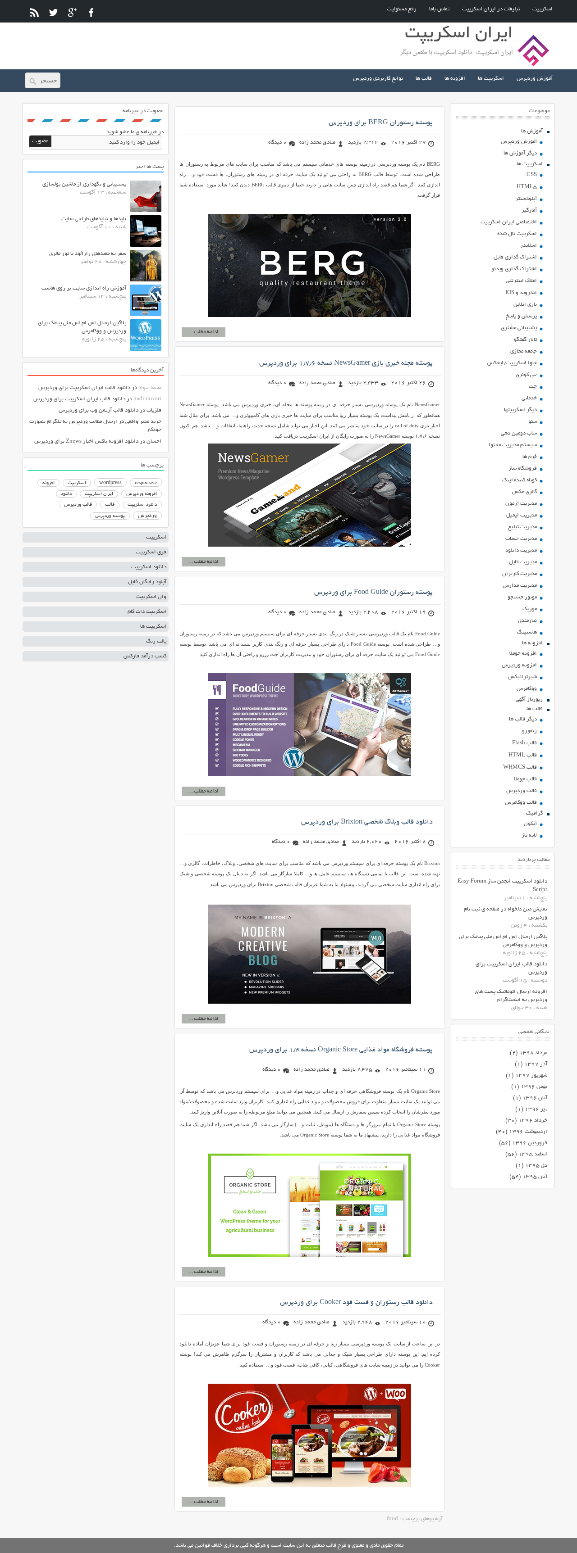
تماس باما (439, 9)
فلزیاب (154, 410)
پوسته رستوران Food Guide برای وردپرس (373, 592)
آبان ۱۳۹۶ (534, 1098)
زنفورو (529, 731)
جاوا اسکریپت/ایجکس (512, 363)
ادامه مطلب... (203, 332)
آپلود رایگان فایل (147, 582)
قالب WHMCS (520, 767)
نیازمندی (527, 621)
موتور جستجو (522, 597)
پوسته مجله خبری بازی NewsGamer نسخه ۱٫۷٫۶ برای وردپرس (346, 363)
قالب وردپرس (521, 791)
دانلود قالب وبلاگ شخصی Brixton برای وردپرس (367, 822)
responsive (146, 483)
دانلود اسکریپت (142, 504)
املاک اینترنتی (521, 281)
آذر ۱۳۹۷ (535, 1064)
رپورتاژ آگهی (529, 699)
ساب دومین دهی (519, 433)
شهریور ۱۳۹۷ (531, 1075)
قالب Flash (524, 743)
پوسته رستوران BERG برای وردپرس (381, 123)
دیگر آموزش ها (520, 153)
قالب (109, 504)
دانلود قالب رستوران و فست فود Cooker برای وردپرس (356, 1302)
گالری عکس (524, 492)
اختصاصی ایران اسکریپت (509, 222)
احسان (154, 441)
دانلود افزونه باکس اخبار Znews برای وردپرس (86, 441)
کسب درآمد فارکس (145, 656)
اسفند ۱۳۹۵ (532, 1154)
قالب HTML (522, 755)
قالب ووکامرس (521, 803)
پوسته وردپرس (110, 516)
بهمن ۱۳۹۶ (534, 1087)
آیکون (530, 824)
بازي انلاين (525, 305)
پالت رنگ (156, 641)
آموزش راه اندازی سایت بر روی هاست (83, 288)
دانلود (66, 494)
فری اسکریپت (151, 552)
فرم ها (529, 457)
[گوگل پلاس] (72, 12)
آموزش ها (532, 131)
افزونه (48, 483)
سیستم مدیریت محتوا (513, 445)
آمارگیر (529, 210)
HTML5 (527, 187)
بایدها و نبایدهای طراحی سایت (93, 219)
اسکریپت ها (491, 78)
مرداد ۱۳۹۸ (533, 1053)
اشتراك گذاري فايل (515, 257)
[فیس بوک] (91, 12)
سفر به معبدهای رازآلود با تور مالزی (87, 254)
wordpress (110, 483)
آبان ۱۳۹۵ (534, 1177)
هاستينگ (527, 632)
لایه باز (529, 835)
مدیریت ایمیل (521, 515)
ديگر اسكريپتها (520, 410)
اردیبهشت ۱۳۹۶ (528, 1132)
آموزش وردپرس (535, 78)
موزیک (529, 609)
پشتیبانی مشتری (519, 328)
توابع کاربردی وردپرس (378, 78)
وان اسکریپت (151, 597)
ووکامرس (527, 689)
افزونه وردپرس (519, 665)
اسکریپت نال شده (517, 234)
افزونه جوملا (523, 654)
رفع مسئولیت (402, 9)
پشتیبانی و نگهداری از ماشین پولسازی (84, 184)
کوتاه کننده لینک (519, 480)
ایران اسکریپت (99, 494)
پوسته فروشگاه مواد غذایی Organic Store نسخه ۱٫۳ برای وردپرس (341, 1050)
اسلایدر (528, 246)
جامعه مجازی (523, 351)
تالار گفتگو (525, 340)
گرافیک (534, 813)
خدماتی (529, 398)
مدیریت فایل (523, 562)
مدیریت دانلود (521, 550)
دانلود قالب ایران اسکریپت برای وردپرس (84, 388)
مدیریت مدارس (520, 586)
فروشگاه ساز (522, 468)
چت (533, 386)
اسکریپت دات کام (147, 612)
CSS (532, 175)
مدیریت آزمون (521, 504)
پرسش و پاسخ (521, 316)
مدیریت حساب (521, 539)
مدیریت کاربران (519, 574)
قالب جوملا (525, 779)
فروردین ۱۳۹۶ (529, 1143)
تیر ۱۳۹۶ (536, 1109)
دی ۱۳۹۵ (536, 1165)
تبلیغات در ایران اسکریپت (491, 9)
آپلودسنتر (526, 199)
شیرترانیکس (522, 677)
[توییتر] (53, 12)
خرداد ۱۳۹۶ (532, 1120)
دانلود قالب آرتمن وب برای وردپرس (98, 410)
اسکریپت (542, 9)
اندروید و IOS (521, 293)
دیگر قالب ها (523, 719)
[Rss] (34, 12)
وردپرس (147, 516)
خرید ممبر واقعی (143, 422)
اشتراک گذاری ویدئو (514, 269)
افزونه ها (454, 78)
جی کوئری (526, 375)
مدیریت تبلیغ (522, 527)
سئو (532, 422)
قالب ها (424, 78)
